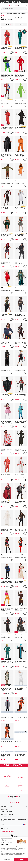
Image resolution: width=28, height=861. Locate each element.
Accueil (3, 13)
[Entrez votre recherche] (25, 8)
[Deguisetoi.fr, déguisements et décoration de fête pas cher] (14, 5)
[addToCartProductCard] (11, 53)
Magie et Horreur (21, 13)
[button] (14, 824)
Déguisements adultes (10, 13)
